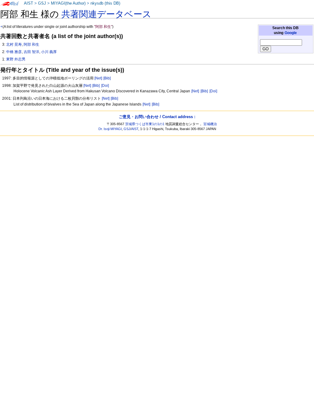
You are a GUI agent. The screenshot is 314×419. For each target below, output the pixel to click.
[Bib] (107, 78)
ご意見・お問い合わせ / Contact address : (157, 116)
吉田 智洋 (31, 52)
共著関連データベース (106, 14)
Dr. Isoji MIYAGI (110, 129)
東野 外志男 (15, 59)
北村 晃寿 (14, 44)
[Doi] (105, 85)
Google (291, 33)
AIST (28, 3)
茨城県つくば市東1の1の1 (144, 124)
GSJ (42, 3)
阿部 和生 (31, 44)
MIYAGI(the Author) (68, 3)
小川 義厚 (49, 52)
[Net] (98, 78)
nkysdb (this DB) (105, 3)
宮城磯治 (210, 124)
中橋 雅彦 (14, 52)
